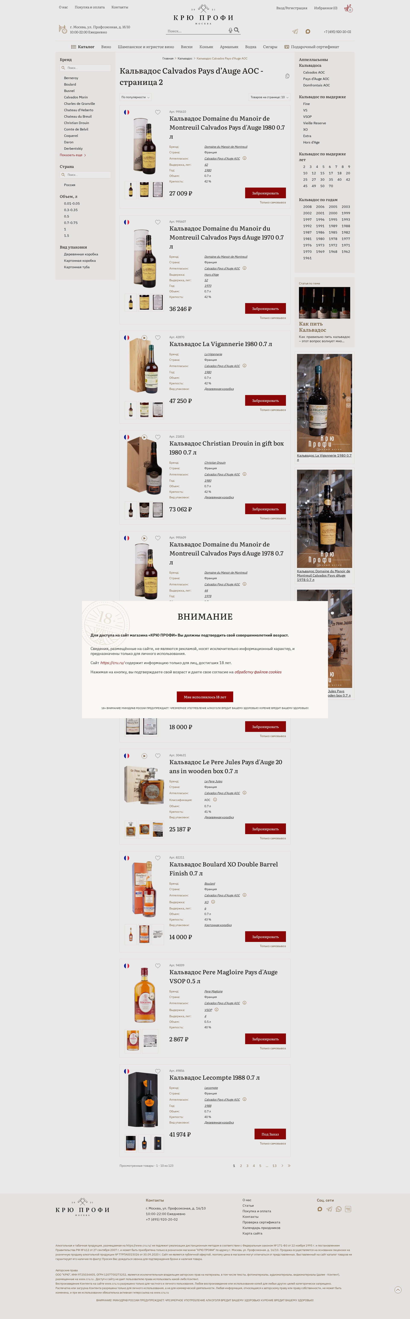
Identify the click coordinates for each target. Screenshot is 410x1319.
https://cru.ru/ (112, 662)
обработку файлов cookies (257, 671)
